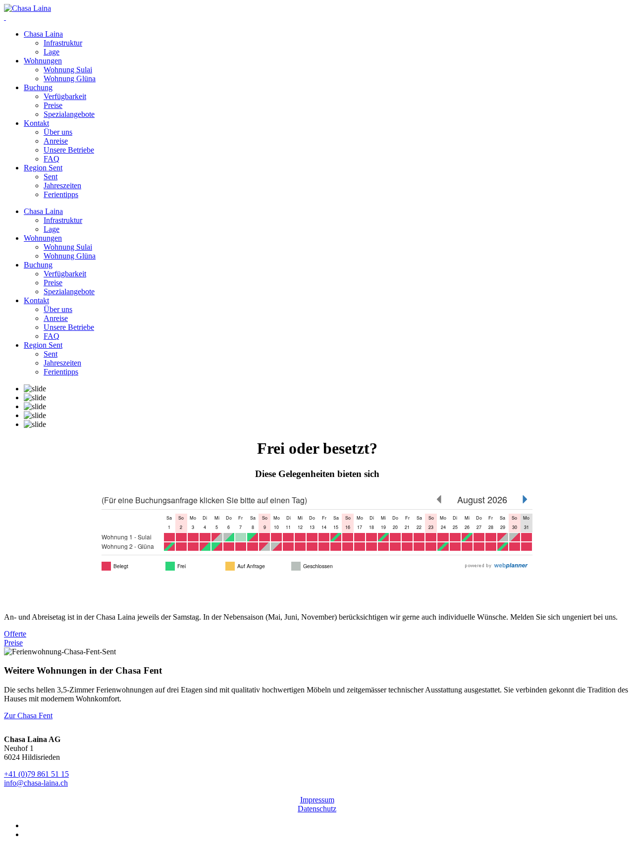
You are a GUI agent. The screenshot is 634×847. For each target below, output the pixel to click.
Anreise (56, 141)
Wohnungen (43, 60)
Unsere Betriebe (69, 150)
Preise (53, 105)
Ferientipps (61, 194)
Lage (51, 52)
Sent (50, 176)
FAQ (51, 159)
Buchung (38, 87)
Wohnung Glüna (70, 78)
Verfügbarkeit (65, 96)
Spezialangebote (69, 114)
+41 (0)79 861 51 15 (36, 774)
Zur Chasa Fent (28, 715)
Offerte (15, 634)
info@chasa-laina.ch (36, 783)
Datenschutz (317, 808)
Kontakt (36, 123)
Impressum (317, 799)
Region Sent (43, 167)
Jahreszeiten (62, 185)
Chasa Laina (43, 34)
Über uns (58, 132)
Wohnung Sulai (68, 69)
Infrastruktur (63, 43)
